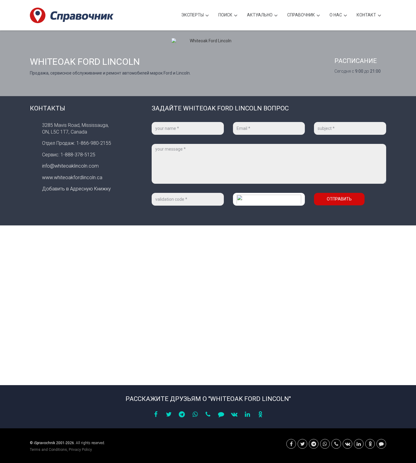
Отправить (339, 199)
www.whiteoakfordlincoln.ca (72, 177)
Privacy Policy (80, 449)
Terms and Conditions (48, 449)
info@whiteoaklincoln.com (70, 166)
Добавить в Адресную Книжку (76, 189)
